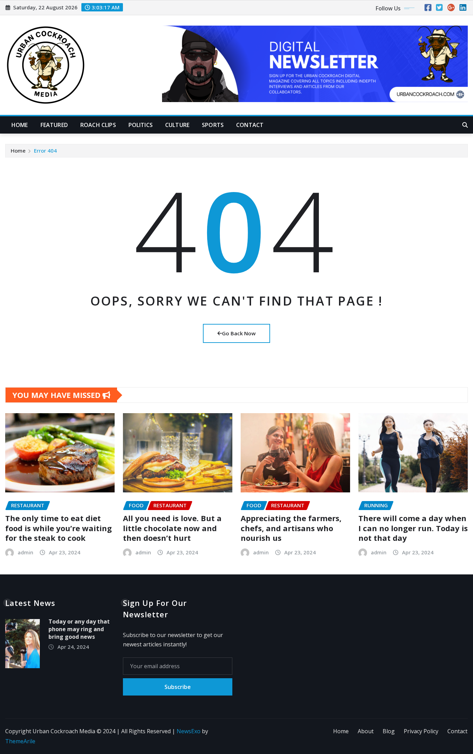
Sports (213, 125)
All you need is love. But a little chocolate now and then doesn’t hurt (172, 528)
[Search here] (465, 125)
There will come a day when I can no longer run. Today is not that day (413, 528)
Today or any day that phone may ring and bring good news (79, 629)
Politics (140, 125)
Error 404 (45, 150)
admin (25, 552)
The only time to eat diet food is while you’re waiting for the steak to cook (58, 528)
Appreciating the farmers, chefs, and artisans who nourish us (291, 528)
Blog (389, 731)
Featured (54, 125)
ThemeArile (20, 741)
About (366, 731)
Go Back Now (239, 333)
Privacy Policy (421, 731)
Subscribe (177, 687)
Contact (250, 125)
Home (19, 125)
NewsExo (188, 731)
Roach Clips (98, 125)
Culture (177, 125)
